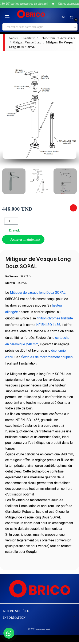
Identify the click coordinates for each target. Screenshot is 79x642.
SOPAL (22, 282)
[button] (6, 113)
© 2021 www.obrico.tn (39, 629)
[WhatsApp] (8, 633)
